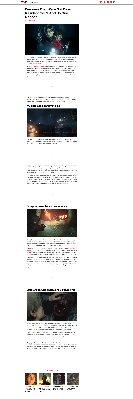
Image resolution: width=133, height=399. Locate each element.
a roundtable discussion (39, 66)
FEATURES (34, 2)
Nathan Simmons (31, 20)
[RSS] (114, 2)
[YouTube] (101, 2)
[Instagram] (108, 2)
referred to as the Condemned (57, 257)
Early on (51, 241)
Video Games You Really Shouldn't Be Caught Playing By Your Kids (30, 389)
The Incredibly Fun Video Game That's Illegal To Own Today (58, 388)
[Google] (111, 2)
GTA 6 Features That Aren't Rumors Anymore (72, 388)
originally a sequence (71, 165)
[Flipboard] (104, 2)
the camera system (65, 323)
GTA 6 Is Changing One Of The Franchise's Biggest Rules (44, 389)
